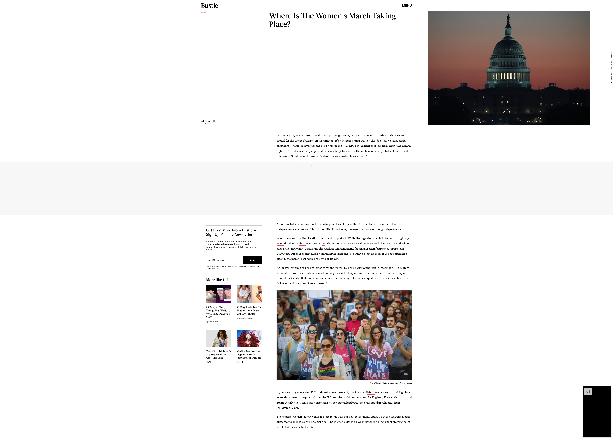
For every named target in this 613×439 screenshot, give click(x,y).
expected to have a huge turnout (331, 151)
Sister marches (374, 392)
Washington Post (365, 268)
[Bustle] (209, 5)
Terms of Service (253, 266)
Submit (253, 260)
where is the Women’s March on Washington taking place (330, 156)
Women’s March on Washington (314, 140)
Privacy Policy (214, 268)
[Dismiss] (607, 389)
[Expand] (586, 389)
